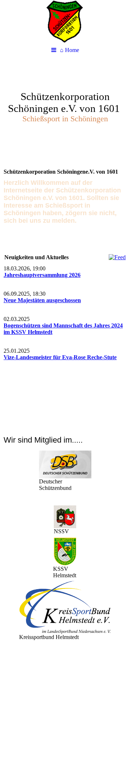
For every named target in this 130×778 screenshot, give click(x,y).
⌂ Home (69, 50)
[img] (65, 21)
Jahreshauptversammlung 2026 (42, 275)
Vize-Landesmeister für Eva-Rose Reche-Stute (60, 357)
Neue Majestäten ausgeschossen (42, 300)
